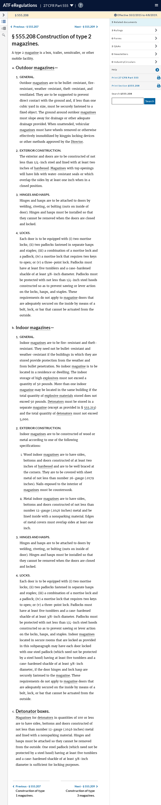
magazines (44, 67)
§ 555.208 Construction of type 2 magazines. (51, 40)
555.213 (89, 407)
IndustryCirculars (123, 61)
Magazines (58, 168)
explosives (50, 378)
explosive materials (59, 396)
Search (149, 101)
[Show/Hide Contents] (156, 30)
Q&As (116, 46)
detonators (64, 413)
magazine (32, 53)
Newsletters (120, 54)
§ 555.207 (26, 26)
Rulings (117, 30)
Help (114, 69)
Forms (117, 38)
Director (77, 142)
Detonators (56, 401)
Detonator (26, 711)
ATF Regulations (20, 5)
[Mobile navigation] (156, 5)
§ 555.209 (85, 26)
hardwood (41, 168)
